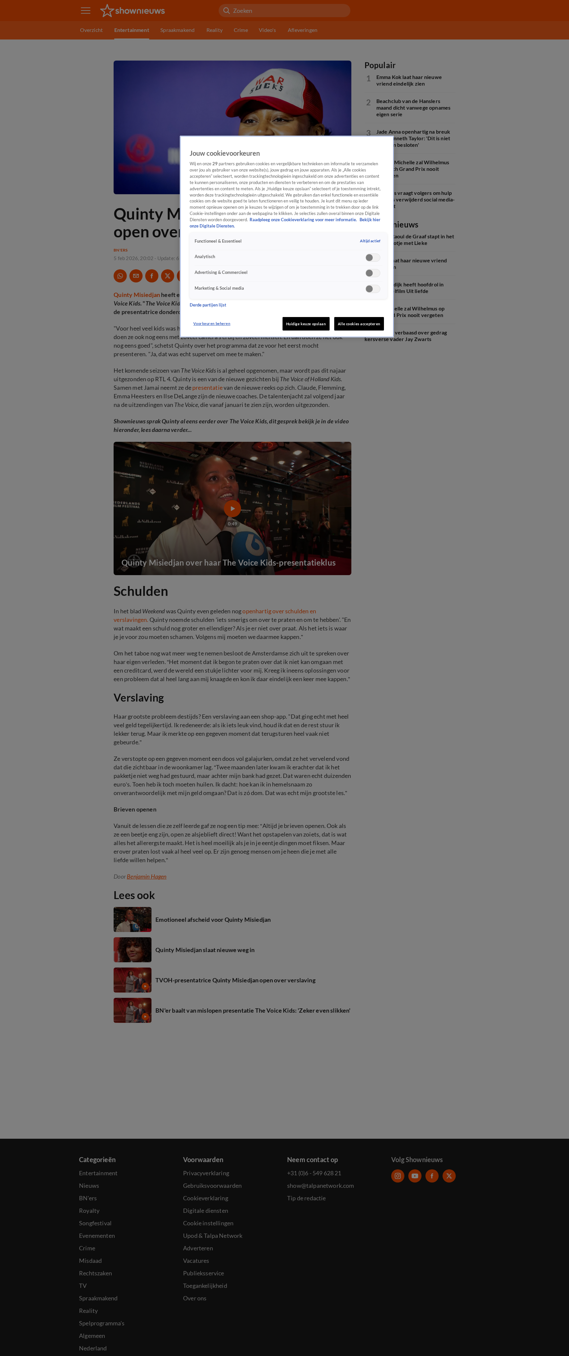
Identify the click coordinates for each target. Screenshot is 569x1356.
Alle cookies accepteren (359, 324)
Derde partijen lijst (208, 305)
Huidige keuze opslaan (306, 324)
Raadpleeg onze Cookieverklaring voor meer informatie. (304, 219)
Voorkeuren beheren (211, 323)
